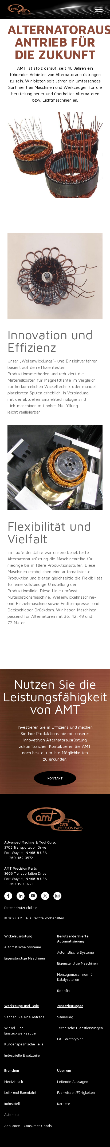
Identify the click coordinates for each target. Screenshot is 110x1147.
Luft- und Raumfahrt (20, 1092)
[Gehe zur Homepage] (19, 9)
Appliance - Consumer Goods (28, 1126)
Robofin (63, 990)
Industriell (12, 1104)
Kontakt (55, 778)
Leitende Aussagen (72, 1081)
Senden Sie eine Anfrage (24, 1017)
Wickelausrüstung (18, 936)
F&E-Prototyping (70, 1039)
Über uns (64, 1070)
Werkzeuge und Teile (21, 1006)
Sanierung (65, 1017)
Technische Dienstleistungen (80, 1028)
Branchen (11, 1070)
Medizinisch (13, 1081)
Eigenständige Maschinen (24, 958)
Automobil (12, 1114)
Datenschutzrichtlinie (20, 908)
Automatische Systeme (22, 947)
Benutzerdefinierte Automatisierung (73, 939)
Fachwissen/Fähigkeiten (76, 1092)
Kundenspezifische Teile (24, 1044)
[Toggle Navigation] (97, 9)
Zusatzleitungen (70, 1006)
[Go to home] (55, 819)
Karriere (63, 1104)
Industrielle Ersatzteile (22, 1055)
